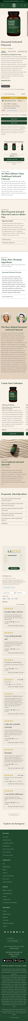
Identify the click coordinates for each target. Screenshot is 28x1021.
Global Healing (16, 1017)
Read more (7, 707)
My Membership (6, 846)
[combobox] (21, 604)
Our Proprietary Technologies (10, 902)
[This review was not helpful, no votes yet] (22, 625)
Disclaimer (11, 965)
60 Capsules (5, 86)
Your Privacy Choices (8, 855)
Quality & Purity (6, 899)
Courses (5, 896)
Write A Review (14, 568)
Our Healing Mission (7, 893)
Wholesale (5, 917)
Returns (4, 869)
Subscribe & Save (7, 840)
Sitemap (25, 965)
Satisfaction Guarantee (8, 923)
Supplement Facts (5, 80)
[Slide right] (16, 38)
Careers (4, 911)
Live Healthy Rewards (8, 843)
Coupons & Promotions (8, 875)
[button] (2, 5)
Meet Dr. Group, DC (7, 890)
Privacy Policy (18, 965)
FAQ (4, 863)
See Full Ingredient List (7, 296)
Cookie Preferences (7, 882)
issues (16, 598)
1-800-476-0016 (14, 948)
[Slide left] (11, 38)
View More (4, 523)
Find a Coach (6, 878)
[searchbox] (8, 593)
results (8, 598)
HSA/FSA (5, 926)
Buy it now (14, 123)
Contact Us (14, 956)
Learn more (24, 114)
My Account (5, 837)
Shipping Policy (6, 866)
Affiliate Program (7, 914)
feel (12, 598)
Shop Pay (5, 872)
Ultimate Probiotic (8, 405)
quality (4, 598)
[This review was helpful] (19, 742)
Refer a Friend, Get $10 (8, 849)
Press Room (5, 920)
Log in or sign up (20, 89)
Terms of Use (4, 965)
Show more (5, 601)
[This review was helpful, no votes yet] (19, 625)
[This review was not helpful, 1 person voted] (22, 783)
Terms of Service (7, 852)
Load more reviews (14, 814)
